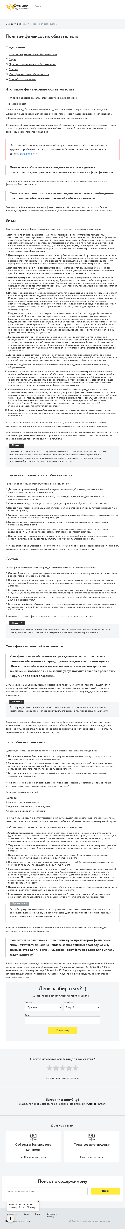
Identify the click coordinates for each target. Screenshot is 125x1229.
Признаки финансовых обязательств (32, 64)
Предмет (29, 1002)
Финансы (20, 24)
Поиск (105, 1191)
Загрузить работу (52, 1215)
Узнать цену (62, 1030)
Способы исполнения (22, 79)
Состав (13, 69)
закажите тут (28, 154)
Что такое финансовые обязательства (33, 54)
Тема (27, 1015)
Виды (12, 59)
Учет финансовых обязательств (29, 74)
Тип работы (68, 1002)
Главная (9, 24)
